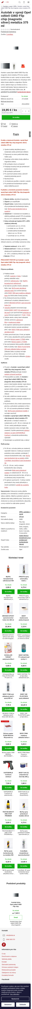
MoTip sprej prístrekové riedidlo (18, 411)
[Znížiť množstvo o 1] (22, 111)
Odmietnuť (8, 1004)
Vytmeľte (7, 308)
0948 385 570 (10, 939)
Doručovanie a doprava (9, 956)
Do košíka (16, 117)
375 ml (21, 516)
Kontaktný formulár (8, 975)
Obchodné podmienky (9, 964)
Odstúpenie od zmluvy (9, 972)
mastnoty (13, 276)
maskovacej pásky (14, 322)
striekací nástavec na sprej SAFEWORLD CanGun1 (16, 433)
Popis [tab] (16, 134)
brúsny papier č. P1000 (19, 342)
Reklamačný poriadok (9, 970)
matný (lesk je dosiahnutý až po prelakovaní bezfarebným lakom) (25, 540)
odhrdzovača (15, 281)
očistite (28, 356)
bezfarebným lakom (24, 92)
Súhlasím (23, 1004)
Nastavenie (15, 999)
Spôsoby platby (7, 959)
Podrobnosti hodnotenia (8, 31)
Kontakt (4, 962)
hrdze (19, 276)
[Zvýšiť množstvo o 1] (28, 111)
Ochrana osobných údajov (10, 967)
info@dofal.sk (10, 935)
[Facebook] (4, 945)
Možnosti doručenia (7, 101)
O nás (4, 953)
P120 (24, 315)
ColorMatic (9, 34)
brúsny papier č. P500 (18, 339)
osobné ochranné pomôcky (12, 374)
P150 (28, 315)
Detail (16, 917)
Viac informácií (14, 994)
